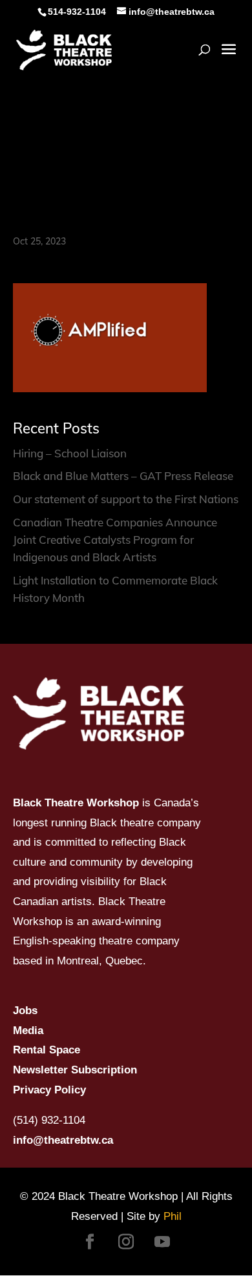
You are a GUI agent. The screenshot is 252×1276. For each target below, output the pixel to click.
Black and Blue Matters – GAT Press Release (123, 476)
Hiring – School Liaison (70, 453)
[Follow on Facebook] (89, 1241)
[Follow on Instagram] (126, 1241)
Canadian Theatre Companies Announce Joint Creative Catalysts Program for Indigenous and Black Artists (115, 539)
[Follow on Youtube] (162, 1241)
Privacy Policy (49, 1090)
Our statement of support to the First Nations (125, 499)
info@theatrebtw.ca (63, 1140)
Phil (172, 1216)
